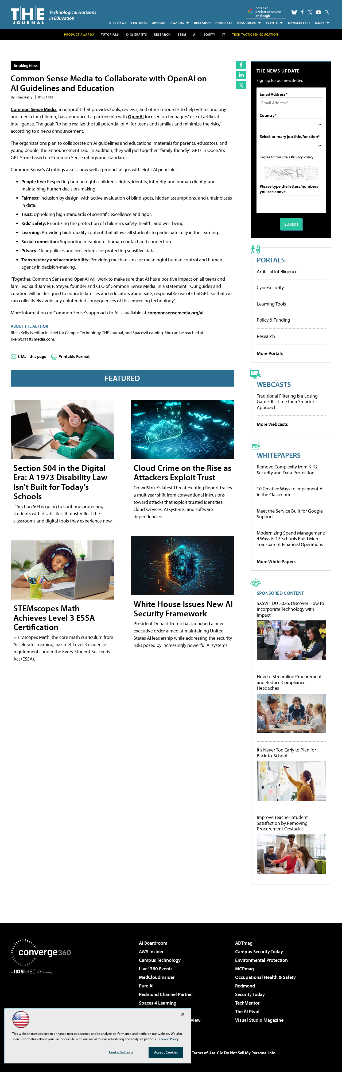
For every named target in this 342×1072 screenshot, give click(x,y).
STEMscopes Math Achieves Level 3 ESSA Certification (54, 617)
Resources (246, 23)
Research (202, 23)
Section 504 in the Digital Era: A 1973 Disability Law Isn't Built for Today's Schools (60, 481)
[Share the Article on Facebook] (241, 65)
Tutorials (110, 34)
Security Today (250, 994)
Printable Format (74, 356)
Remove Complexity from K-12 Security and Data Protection (287, 470)
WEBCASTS (274, 384)
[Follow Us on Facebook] (302, 11)
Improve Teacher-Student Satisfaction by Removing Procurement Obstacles (282, 823)
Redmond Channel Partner (166, 994)
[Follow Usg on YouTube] (318, 12)
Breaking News (26, 65)
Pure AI (146, 986)
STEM (182, 34)
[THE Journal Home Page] (53, 15)
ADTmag (243, 943)
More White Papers (276, 561)
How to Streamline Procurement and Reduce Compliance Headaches (289, 682)
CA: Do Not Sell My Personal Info (246, 1052)
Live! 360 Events (156, 969)
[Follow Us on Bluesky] (294, 12)
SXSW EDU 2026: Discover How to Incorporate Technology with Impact (290, 609)
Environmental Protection (261, 960)
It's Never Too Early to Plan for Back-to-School (286, 752)
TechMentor (247, 1003)
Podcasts (223, 23)
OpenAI (136, 116)
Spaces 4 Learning (157, 1003)
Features (139, 23)
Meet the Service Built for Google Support (290, 514)
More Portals (270, 353)
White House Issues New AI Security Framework (183, 608)
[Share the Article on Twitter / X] (241, 85)
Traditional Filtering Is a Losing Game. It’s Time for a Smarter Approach (287, 401)
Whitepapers (279, 455)
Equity (209, 34)
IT (223, 34)
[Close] (183, 1014)
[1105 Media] (43, 1001)
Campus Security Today (259, 951)
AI (195, 34)
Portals (271, 259)
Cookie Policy (169, 1039)
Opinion (159, 23)
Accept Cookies (166, 1052)
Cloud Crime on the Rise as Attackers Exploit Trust (182, 472)
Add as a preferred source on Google (268, 11)
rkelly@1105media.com (32, 339)
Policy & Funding (273, 320)
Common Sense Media (34, 109)
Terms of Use (203, 1052)
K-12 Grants (136, 34)
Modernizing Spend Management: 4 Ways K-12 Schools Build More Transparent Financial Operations (291, 538)
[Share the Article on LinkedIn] (241, 74)
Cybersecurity (270, 287)
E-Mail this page (31, 356)
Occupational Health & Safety (265, 977)
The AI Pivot (247, 1011)
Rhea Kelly (23, 97)
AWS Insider (151, 951)
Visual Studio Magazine (259, 1020)
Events (272, 23)
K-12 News (117, 23)
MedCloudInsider (156, 977)
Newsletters (299, 23)
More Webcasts (272, 424)
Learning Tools (271, 304)
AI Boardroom (153, 943)
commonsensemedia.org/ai (175, 313)
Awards (177, 23)
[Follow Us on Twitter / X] (310, 12)
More (319, 23)
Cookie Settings (121, 1052)
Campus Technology (160, 960)
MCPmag (244, 969)
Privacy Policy (302, 156)
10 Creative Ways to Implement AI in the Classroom (290, 492)
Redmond (245, 986)
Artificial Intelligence (277, 271)
